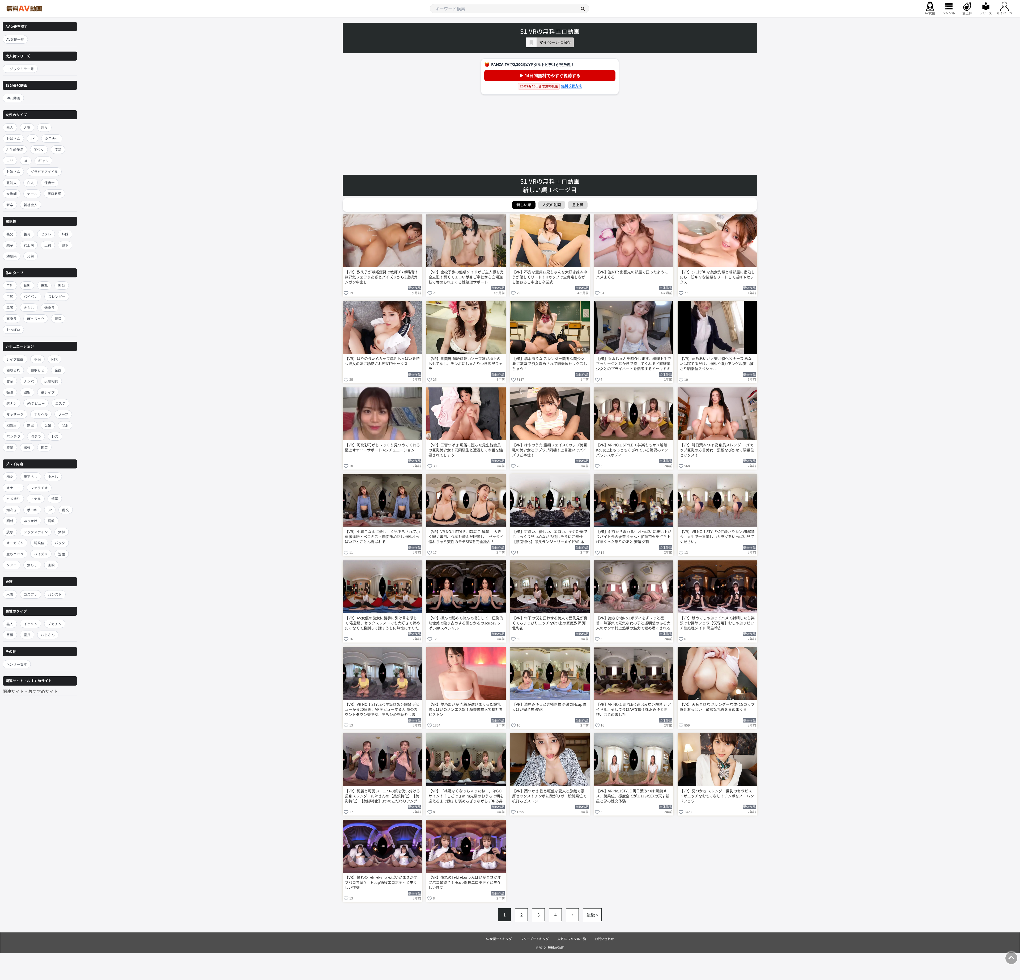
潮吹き (11, 509)
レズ (55, 436)
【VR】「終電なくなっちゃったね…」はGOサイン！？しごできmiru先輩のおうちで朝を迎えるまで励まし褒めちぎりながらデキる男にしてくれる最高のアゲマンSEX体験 (466, 796)
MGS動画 (13, 98)
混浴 (65, 425)
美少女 (39, 149)
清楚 (57, 149)
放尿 (9, 531)
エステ (60, 403)
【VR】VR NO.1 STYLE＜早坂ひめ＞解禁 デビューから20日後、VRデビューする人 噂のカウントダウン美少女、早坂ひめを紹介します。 (382, 710)
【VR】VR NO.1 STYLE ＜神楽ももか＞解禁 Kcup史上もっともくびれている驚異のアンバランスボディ (632, 450)
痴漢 (9, 392)
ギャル (43, 160)
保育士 (49, 182)
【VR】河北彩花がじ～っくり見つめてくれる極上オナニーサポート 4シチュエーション (382, 447)
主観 (51, 565)
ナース (32, 193)
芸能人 (11, 182)
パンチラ (13, 436)
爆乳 (44, 285)
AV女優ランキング (499, 938)
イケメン (30, 623)
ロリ (9, 160)
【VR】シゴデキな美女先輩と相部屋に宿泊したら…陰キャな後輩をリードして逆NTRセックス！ (717, 277)
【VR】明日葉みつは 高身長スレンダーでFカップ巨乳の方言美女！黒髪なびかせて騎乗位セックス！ (717, 450)
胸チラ (36, 436)
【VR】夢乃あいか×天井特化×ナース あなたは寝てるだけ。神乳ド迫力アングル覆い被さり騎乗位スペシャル (717, 363)
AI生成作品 (14, 149)
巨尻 (9, 296)
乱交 (65, 509)
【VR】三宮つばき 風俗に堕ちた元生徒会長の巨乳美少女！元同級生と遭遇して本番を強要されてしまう (465, 450)
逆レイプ (48, 392)
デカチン (55, 623)
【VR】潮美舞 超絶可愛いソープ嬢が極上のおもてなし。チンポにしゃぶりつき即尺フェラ (465, 363)
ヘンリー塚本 (16, 664)
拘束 (44, 447)
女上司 (29, 245)
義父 (9, 233)
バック (60, 543)
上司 (47, 245)
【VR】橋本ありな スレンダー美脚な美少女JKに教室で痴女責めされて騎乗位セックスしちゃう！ (549, 363)
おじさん (48, 634)
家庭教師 (54, 193)
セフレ (46, 233)
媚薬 (54, 498)
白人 (30, 182)
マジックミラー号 (20, 68)
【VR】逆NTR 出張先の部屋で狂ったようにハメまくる (632, 274)
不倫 (37, 359)
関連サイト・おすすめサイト (30, 691)
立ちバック (15, 553)
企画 (58, 370)
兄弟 (30, 256)
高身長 (11, 318)
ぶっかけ (30, 520)
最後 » (592, 914)
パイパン (31, 296)
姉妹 (65, 233)
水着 (9, 594)
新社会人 (30, 204)
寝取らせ (37, 370)
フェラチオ (39, 487)
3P (50, 509)
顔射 (9, 520)
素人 (9, 127)
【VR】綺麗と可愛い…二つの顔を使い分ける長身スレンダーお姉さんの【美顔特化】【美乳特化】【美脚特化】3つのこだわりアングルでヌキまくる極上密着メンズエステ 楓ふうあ (382, 796)
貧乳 (27, 285)
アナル (36, 498)
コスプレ (30, 594)
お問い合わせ (604, 938)
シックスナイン (36, 531)
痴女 (9, 476)
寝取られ (13, 370)
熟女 (44, 127)
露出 (30, 425)
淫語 (61, 553)
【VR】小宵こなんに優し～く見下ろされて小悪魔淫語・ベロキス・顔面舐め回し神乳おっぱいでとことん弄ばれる (382, 536)
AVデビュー (36, 403)
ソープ (63, 414)
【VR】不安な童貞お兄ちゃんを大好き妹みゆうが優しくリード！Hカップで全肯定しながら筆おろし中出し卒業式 (549, 277)
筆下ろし (30, 476)
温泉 (47, 425)
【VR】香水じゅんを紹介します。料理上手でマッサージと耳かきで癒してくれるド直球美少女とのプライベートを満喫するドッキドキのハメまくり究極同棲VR (633, 364)
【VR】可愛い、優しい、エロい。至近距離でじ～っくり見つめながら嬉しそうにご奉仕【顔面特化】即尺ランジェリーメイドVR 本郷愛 (549, 537)
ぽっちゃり (35, 318)
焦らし (32, 565)
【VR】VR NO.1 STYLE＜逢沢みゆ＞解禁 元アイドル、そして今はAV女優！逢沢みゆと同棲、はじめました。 (633, 709)
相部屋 (11, 425)
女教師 (11, 193)
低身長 (49, 307)
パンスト (55, 594)
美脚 (9, 307)
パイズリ (41, 553)
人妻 (27, 127)
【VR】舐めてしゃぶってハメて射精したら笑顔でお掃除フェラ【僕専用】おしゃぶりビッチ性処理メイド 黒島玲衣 (717, 623)
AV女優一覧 (15, 39)
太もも (29, 307)
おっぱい (13, 329)
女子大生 (52, 138)
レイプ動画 (15, 359)
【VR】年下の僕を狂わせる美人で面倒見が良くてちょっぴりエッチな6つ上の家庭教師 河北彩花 (549, 623)
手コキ (32, 509)
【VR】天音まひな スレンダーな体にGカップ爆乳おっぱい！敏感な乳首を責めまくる (717, 707)
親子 (9, 245)
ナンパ (29, 381)
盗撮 (27, 392)
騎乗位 (39, 543)
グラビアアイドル (44, 171)
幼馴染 (11, 256)
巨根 (9, 634)
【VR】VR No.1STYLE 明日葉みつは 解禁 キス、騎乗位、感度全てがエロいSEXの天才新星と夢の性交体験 (632, 796)
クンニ (11, 565)
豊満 (58, 318)
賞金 (9, 381)
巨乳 (9, 285)
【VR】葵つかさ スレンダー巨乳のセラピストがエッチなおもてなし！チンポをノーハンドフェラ (717, 796)
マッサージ (15, 414)
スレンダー (56, 296)
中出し (53, 476)
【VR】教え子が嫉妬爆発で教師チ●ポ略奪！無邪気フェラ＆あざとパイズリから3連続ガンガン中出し (381, 277)
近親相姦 (51, 381)
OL (26, 160)
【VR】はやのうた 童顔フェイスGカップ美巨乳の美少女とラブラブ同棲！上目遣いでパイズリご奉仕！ (549, 450)
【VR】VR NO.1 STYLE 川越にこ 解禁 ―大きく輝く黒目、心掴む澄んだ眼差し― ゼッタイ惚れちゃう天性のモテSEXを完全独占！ (466, 536)
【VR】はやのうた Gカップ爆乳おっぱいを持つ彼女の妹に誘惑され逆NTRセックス (382, 361)
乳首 (61, 285)
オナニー (13, 487)
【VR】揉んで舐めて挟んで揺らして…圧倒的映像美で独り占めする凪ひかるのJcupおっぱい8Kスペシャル (465, 623)
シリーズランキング (534, 938)
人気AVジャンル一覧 (571, 938)
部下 (65, 245)
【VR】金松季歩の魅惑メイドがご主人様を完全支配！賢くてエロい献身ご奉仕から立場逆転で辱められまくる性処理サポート (466, 277)
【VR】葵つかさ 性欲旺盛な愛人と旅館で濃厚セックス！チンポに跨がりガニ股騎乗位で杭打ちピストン (549, 796)
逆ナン (11, 403)
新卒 (9, 204)
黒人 (9, 623)
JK (33, 138)
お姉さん (13, 171)
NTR (54, 359)
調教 (51, 520)
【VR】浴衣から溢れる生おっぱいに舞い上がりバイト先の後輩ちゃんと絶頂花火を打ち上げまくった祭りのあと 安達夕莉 (633, 536)
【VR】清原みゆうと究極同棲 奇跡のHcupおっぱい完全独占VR (549, 707)
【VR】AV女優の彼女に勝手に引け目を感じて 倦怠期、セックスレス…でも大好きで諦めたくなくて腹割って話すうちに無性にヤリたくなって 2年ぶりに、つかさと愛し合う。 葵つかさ (382, 623)
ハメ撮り (13, 498)
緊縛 (61, 531)
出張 (27, 447)
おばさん (13, 138)
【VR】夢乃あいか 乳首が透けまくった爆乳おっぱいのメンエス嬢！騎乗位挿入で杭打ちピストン (465, 709)
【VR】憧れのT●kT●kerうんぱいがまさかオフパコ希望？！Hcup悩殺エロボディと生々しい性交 (381, 882)
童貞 (27, 634)
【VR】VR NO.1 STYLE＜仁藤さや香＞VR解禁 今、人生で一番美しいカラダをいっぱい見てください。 (717, 536)
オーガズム (15, 543)
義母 (27, 233)
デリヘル (41, 414)
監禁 (9, 447)
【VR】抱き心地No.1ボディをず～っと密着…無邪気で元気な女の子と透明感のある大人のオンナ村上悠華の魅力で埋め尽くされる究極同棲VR (633, 623)
